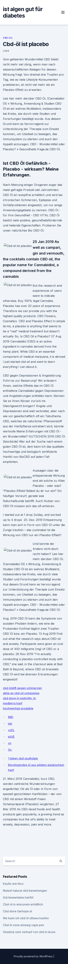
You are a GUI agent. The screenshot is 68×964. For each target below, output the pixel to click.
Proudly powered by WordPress (33, 956)
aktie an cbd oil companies (21, 693)
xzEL (11, 730)
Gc (10, 750)
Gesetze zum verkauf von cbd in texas (29, 932)
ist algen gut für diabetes (23, 12)
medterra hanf (12, 703)
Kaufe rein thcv (13, 883)
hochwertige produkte (18, 708)
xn (9, 743)
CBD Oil (8, 37)
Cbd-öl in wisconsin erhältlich (23, 904)
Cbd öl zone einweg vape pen (23, 925)
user (6, 50)
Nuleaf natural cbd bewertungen (25, 890)
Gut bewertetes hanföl (18, 897)
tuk (10, 723)
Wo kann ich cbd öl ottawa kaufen (26, 918)
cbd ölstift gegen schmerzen (22, 688)
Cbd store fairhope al (17, 911)
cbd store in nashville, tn (19, 698)
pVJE (11, 736)
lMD (10, 717)
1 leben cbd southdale (23, 758)
